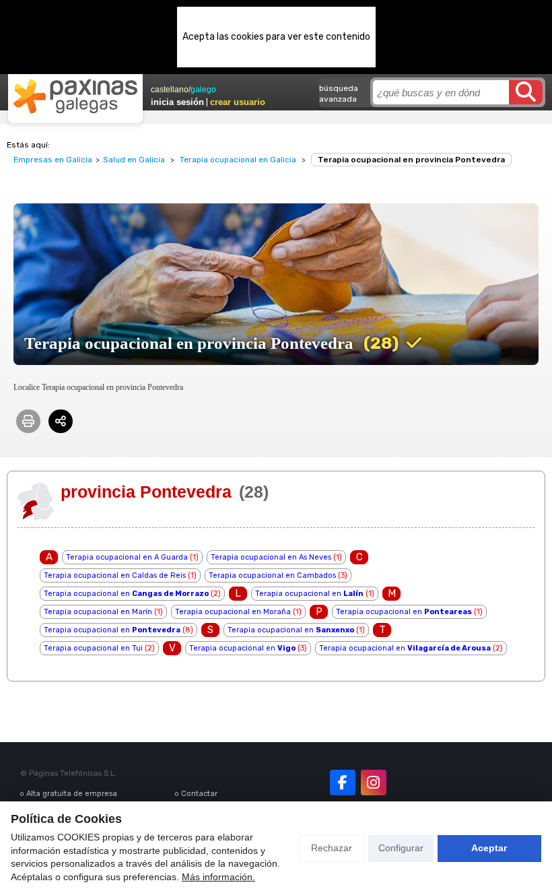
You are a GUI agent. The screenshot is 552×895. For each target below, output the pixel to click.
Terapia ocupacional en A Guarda (127, 557)
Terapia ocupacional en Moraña (233, 611)
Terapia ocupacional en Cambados (272, 575)
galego (203, 89)
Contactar (199, 793)
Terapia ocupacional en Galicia (238, 159)
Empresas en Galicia (52, 159)
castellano (169, 89)
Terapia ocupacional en (126, 593)
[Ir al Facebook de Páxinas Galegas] (342, 782)
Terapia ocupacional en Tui (93, 648)
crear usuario (237, 102)
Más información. (218, 876)
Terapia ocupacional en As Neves (271, 557)
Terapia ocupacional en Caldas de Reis (115, 575)
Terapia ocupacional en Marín (98, 611)
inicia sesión (177, 102)
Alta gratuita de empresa (71, 793)
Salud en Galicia (134, 159)
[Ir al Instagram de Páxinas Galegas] (373, 782)
